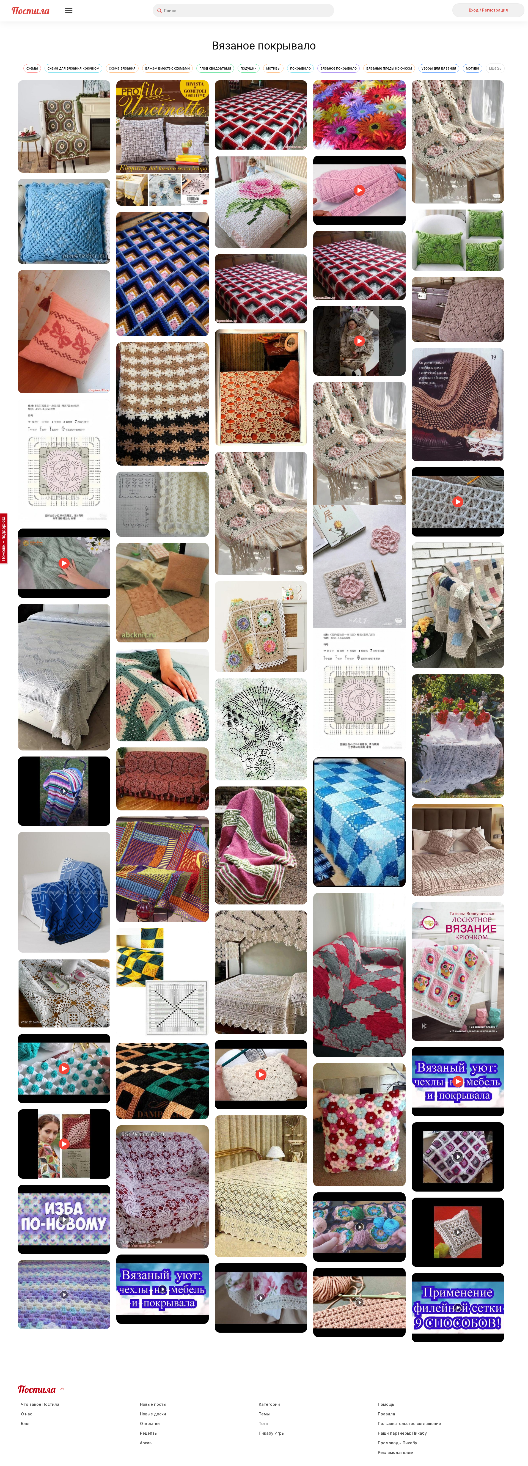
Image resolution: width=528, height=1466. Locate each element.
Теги (263, 1423)
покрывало (300, 68)
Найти (309, 10)
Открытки (150, 1423)
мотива (472, 68)
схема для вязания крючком (73, 68)
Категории (269, 1404)
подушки (249, 68)
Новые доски (153, 1414)
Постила (30, 10)
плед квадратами (215, 68)
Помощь (386, 1404)
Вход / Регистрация (488, 10)
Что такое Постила (40, 1404)
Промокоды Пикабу (397, 1442)
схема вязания (122, 68)
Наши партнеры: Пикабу (402, 1433)
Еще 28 (495, 68)
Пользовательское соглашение (409, 1423)
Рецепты (149, 1433)
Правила (386, 1414)
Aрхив (146, 1442)
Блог (25, 1423)
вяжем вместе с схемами (167, 68)
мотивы (273, 68)
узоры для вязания (439, 68)
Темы (264, 1414)
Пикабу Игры (272, 1433)
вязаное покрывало (338, 68)
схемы (32, 68)
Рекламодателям (395, 1452)
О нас (26, 1414)
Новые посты (153, 1404)
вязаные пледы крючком (389, 68)
